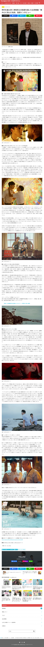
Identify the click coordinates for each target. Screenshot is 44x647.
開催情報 (13, 3)
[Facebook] (32, 3)
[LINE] (37, 3)
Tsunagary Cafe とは (7, 3)
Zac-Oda (20, 549)
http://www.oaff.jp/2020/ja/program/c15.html (12, 539)
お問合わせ (29, 3)
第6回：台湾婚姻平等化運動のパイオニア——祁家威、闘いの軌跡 (17, 303)
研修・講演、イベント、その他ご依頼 (21, 3)
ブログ (16, 549)
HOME (2, 637)
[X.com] (33, 3)
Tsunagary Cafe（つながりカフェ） (11, 1)
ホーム (2, 3)
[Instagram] (35, 3)
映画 (24, 549)
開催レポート (4, 612)
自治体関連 (4, 619)
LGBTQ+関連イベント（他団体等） (8, 549)
